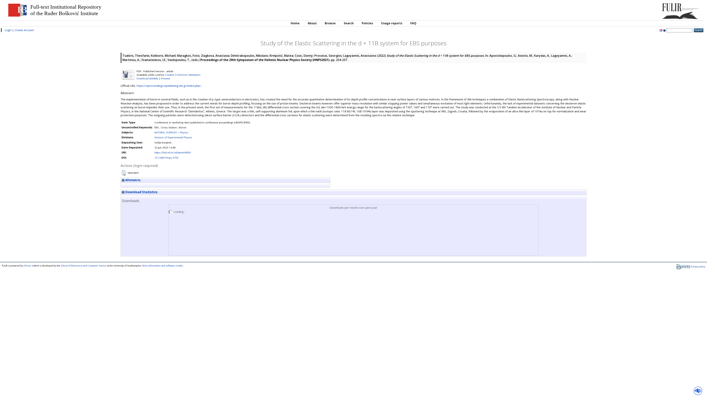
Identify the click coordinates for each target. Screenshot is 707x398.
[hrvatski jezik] (660, 30)
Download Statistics (140, 192)
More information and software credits (162, 265)
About (312, 23)
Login (8, 30)
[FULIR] (614, 9)
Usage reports (391, 23)
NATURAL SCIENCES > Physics (171, 132)
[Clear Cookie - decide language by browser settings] (664, 30)
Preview (165, 78)
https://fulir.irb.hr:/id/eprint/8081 (172, 152)
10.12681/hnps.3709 (166, 157)
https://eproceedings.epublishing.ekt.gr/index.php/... (169, 85)
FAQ (413, 23)
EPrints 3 (28, 265)
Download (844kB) (147, 78)
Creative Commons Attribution (182, 74)
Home (295, 23)
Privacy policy (698, 266)
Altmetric (132, 180)
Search (349, 23)
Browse (330, 23)
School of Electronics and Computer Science (83, 265)
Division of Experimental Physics (173, 137)
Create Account (24, 30)
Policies (367, 23)
